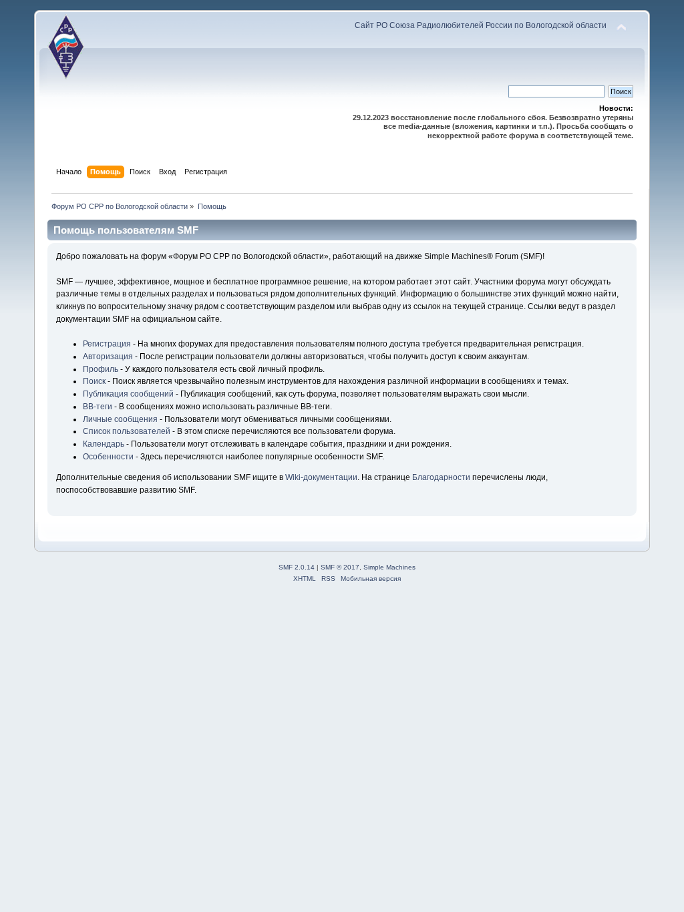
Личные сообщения (120, 419)
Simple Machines (389, 567)
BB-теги (97, 406)
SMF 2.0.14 (297, 567)
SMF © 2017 (340, 567)
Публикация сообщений (128, 394)
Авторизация (108, 356)
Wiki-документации (321, 477)
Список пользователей (126, 431)
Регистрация (107, 344)
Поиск (94, 381)
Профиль (100, 369)
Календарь (103, 444)
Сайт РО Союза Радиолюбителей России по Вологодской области (481, 25)
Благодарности (441, 477)
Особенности (108, 456)
